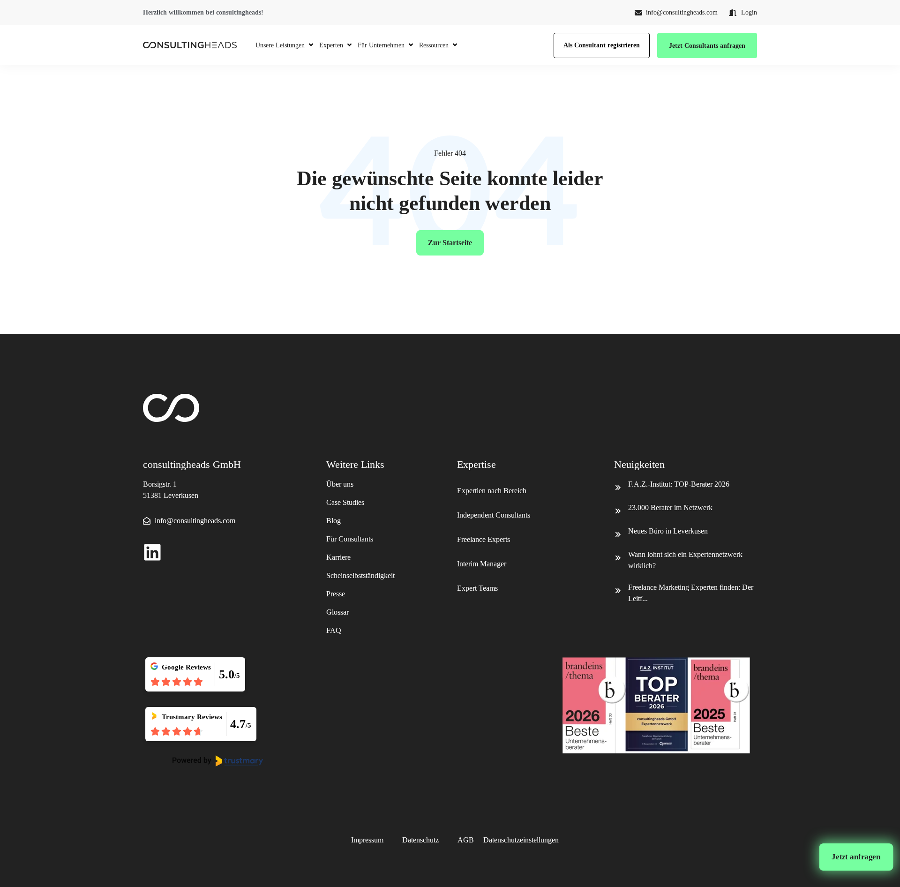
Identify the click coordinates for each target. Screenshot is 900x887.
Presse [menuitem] (335, 594)
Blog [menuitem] (333, 521)
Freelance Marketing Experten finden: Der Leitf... (690, 592)
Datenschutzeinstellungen (521, 840)
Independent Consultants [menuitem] (493, 515)
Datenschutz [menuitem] (420, 840)
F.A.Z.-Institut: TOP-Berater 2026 (678, 484)
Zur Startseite (450, 243)
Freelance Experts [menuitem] (483, 539)
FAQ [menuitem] (333, 630)
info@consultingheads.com (682, 12)
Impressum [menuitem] (367, 840)
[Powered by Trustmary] (218, 761)
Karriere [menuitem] (338, 557)
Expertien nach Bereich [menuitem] (492, 491)
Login (749, 12)
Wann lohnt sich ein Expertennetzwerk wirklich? (685, 560)
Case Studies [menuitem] (345, 502)
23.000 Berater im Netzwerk (670, 507)
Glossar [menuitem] (337, 612)
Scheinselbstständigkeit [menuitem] (360, 575)
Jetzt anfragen (856, 856)
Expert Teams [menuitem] (477, 588)
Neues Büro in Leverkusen (668, 531)
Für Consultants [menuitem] (349, 539)
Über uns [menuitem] (339, 484)
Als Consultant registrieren (601, 45)
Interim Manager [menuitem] (481, 564)
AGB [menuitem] (466, 840)
